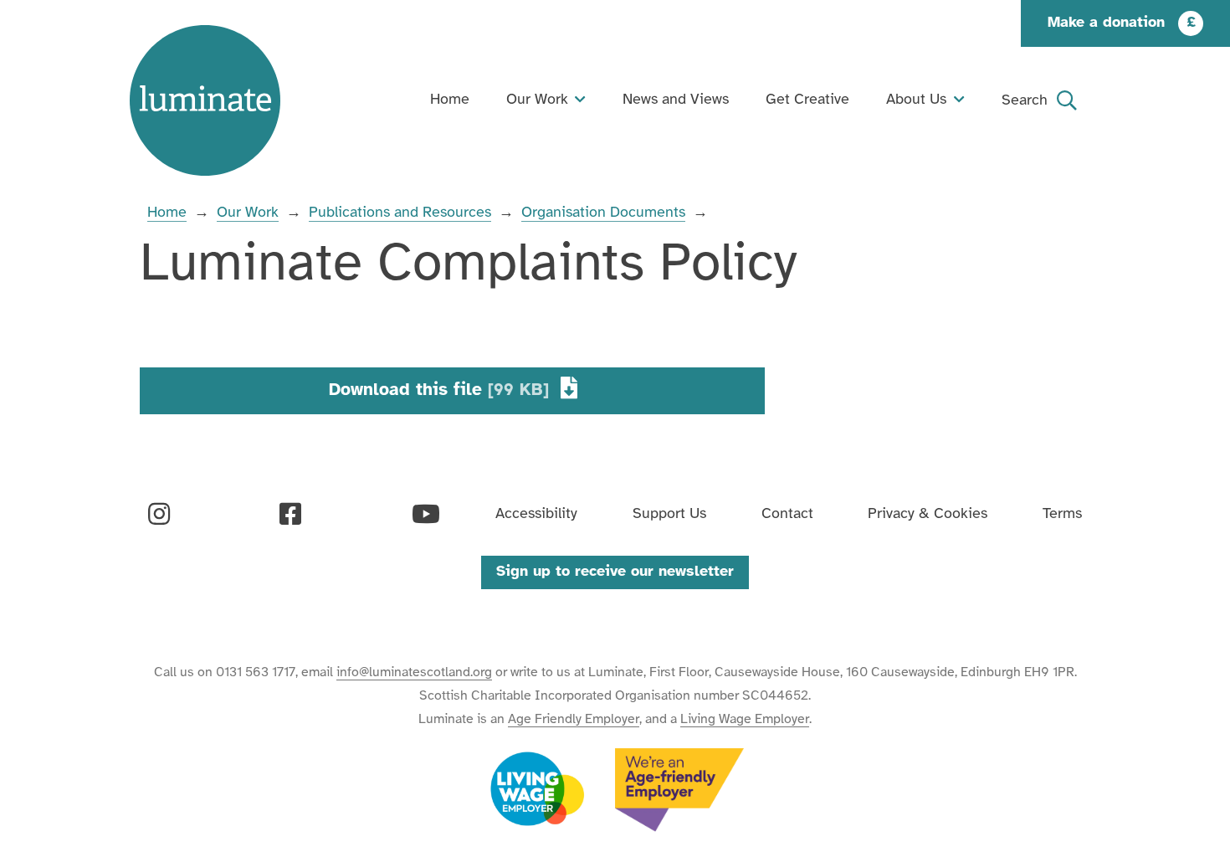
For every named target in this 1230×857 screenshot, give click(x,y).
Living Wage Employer (744, 719)
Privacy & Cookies (927, 514)
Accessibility (536, 514)
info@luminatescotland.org (414, 672)
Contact (787, 514)
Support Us (669, 514)
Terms (1062, 514)
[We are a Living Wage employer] (537, 790)
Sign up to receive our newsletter (615, 572)
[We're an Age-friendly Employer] (679, 790)
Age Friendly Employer (573, 719)
